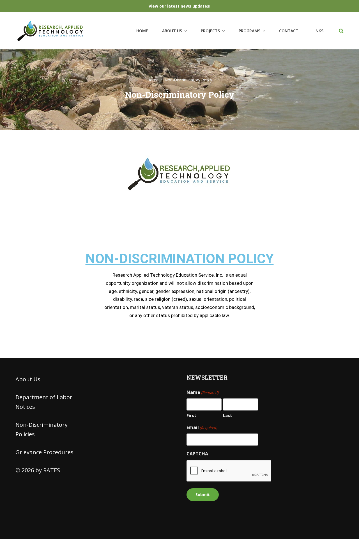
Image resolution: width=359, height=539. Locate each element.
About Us (172, 30)
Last (227, 415)
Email (202, 427)
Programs (249, 30)
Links (317, 30)
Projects (210, 30)
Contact (288, 30)
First (191, 415)
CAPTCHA (197, 454)
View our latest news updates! (179, 6)
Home (142, 30)
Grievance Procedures (44, 452)
